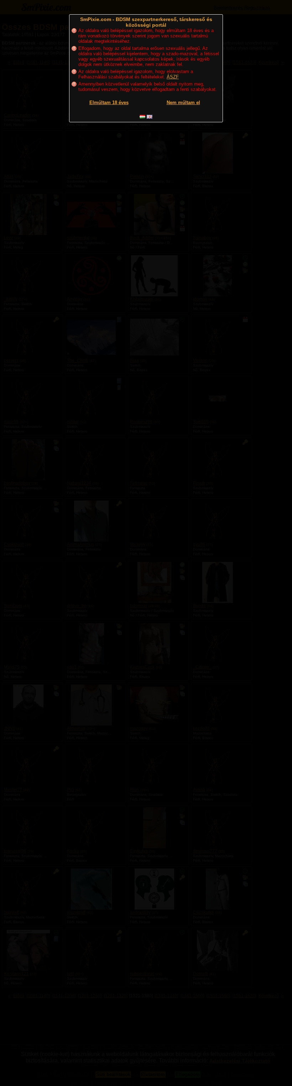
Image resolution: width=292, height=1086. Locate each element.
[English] (149, 117)
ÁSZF (173, 77)
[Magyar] (142, 117)
